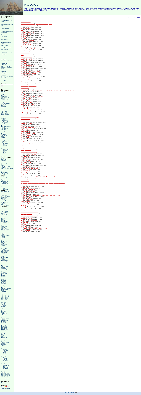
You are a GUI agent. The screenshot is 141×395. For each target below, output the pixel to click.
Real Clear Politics (4, 338)
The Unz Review (4, 363)
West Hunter (3, 155)
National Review (4, 238)
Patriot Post (3, 334)
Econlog (2, 165)
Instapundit (3, 127)
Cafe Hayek (3, 161)
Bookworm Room (4, 215)
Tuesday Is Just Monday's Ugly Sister (29, 127)
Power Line (3, 242)
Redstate (2, 243)
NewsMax (3, 331)
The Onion (3, 188)
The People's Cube (4, 189)
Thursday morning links (26, 63)
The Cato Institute (4, 347)
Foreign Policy (3, 316)
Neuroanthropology (4, 289)
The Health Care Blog (5, 205)
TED (2, 142)
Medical (2, 68)
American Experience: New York (28, 207)
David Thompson (4, 94)
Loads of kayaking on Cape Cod (6, 52)
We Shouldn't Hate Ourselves (27, 199)
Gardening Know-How (5, 191)
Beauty (22, 55)
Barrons (2, 158)
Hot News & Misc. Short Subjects (6, 66)
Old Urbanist (3, 134)
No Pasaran (3, 92)
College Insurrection (4, 178)
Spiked (2, 100)
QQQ (22, 145)
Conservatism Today (4, 216)
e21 (1, 164)
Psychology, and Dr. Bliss (5, 73)
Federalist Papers (4, 313)
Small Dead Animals (4, 99)
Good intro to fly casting (5, 26)
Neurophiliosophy (4, 276)
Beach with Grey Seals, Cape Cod (28, 189)
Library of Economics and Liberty (7, 168)
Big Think (2, 116)
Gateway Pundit (4, 226)
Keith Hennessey (4, 167)
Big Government (4, 214)
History (2, 65)
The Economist (3, 351)
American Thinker (4, 299)
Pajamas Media (3, 333)
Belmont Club (3, 213)
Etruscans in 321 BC (25, 119)
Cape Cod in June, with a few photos (28, 86)
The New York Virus (25, 181)
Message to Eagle (4, 273)
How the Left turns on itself (26, 46)
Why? (22, 30)
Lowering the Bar (4, 197)
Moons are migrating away (26, 123)
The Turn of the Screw (25, 172)
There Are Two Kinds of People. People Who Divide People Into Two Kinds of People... (39, 121)
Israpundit (3, 91)
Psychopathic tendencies (26, 57)
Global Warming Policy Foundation (7, 269)
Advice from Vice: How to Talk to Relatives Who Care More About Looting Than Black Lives (40, 195)
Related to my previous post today (28, 191)
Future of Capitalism (4, 225)
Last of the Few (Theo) (5, 97)
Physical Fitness (3, 71)
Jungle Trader (3, 129)
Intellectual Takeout (4, 128)
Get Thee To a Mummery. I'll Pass (28, 133)
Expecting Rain (3, 106)
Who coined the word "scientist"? (28, 48)
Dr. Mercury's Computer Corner (6, 61)
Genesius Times (4, 124)
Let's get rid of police (25, 201)
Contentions (3, 306)
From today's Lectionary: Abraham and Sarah (30, 141)
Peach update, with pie (5, 28)
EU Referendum (4, 96)
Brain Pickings (3, 118)
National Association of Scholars (6, 184)
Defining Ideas (3, 310)
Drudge (2, 312)
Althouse (2, 110)
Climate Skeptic (4, 268)
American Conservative (5, 295)
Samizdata (3, 98)
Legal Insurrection (4, 195)
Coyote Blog (3, 119)
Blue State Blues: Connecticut (27, 40)
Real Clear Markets (4, 172)
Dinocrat (2, 219)
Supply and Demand (4, 173)
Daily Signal (3, 308)
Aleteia (2, 109)
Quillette (2, 136)
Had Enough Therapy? (5, 287)
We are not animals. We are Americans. (29, 220)
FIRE (2, 180)
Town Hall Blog (3, 371)
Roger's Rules (3, 340)
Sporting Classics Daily (5, 140)
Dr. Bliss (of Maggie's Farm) (6, 285)
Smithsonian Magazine (5, 342)
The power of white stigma (26, 135)
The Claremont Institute (5, 348)
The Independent (4, 358)
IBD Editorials (3, 322)
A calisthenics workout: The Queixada (29, 216)
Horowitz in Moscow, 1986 (26, 102)
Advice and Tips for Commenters (6, 60)
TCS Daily (3, 345)
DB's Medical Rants (4, 202)
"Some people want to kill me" (27, 59)
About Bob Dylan (4, 102)
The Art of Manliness (4, 143)
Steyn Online (3, 344)
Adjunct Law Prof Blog (5, 193)
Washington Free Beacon (5, 374)
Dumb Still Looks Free (5, 222)
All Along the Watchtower (5, 103)
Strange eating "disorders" (26, 214)
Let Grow (2, 130)
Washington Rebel (4, 251)
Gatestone (3, 319)
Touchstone (3, 262)
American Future (4, 208)
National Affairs (3, 325)
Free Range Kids (4, 123)
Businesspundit (3, 160)
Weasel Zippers (4, 252)
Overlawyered (3, 198)
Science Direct (3, 283)
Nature (2, 274)
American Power (4, 209)
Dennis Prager (3, 311)
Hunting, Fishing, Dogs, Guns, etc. (7, 67)
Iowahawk (3, 187)
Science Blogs (3, 281)
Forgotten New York (4, 121)
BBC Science (3, 267)
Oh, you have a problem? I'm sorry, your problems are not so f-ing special (36, 24)
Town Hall (2, 370)
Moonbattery (3, 237)
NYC (22, 139)
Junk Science (3, 270)
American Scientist (4, 266)
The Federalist (3, 355)
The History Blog (4, 150)
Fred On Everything (4, 122)
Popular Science (4, 278)
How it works (23, 224)
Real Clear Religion (4, 260)
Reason (2, 339)
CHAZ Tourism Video (25, 112)
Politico (2, 335)
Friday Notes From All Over (26, 110)
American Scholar (4, 112)
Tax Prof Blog (3, 200)
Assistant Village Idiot (5, 114)
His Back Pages (24, 38)
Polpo (22, 92)
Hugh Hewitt (3, 231)
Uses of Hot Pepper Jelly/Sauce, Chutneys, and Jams (6, 45)
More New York (24, 205)
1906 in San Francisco (25, 131)
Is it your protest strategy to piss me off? (29, 212)
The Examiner (3, 353)
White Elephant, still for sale (27, 79)
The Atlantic (3, 144)
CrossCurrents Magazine (5, 307)
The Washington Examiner (5, 364)
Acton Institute (3, 254)
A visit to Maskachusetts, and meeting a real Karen (32, 96)
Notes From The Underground (27, 114)
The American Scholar (5, 346)
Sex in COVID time (25, 185)
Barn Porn (23, 174)
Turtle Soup (23, 125)
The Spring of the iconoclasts (27, 67)
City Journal (3, 303)
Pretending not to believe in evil (27, 32)
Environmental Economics (5, 166)
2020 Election (24, 61)
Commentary (3, 305)
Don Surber (3, 220)
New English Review (4, 329)
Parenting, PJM (3, 291)
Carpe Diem (3, 162)
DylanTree (3, 105)
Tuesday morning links (25, 22)
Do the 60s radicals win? (26, 20)
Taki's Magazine (4, 141)
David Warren (3, 95)
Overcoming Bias (4, 135)
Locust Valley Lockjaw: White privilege (29, 152)
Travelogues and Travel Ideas (6, 78)
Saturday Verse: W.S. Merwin (27, 44)
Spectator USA (3, 139)
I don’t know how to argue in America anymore (30, 71)
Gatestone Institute (4, 320)
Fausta (2, 224)
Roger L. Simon (4, 244)
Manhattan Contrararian (5, 235)
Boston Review (3, 301)
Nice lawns (23, 81)
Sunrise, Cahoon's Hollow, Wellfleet (28, 143)
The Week (3, 366)
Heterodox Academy (4, 181)
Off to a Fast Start (25, 94)
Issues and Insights (4, 232)
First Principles (3, 315)
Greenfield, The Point (5, 229)
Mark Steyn (3, 236)
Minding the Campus (4, 183)
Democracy (3, 218)
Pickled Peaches (4, 36)
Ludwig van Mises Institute (5, 169)
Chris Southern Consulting (69, 392)
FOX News (3, 317)
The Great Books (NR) (5, 149)
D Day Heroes (24, 193)
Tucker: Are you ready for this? (27, 75)
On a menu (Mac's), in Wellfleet (27, 104)
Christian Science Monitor (5, 302)
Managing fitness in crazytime (27, 65)
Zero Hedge (3, 174)
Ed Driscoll (3, 223)
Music (2, 69)
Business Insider (4, 159)
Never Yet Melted (4, 239)
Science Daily (3, 282)
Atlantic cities (3, 115)
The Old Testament (25, 137)
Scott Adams (3, 137)
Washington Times (4, 376)
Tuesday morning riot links (26, 226)
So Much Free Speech (25, 160)
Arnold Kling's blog (4, 212)
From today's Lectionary (26, 36)
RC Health (3, 204)
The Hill (2, 357)
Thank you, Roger (24, 100)
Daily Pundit (3, 217)
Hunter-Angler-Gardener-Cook (6, 126)
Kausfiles (2, 234)
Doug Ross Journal (4, 221)
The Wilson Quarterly (5, 368)
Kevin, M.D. (3, 203)
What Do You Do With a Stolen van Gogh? (30, 117)
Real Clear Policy (4, 337)
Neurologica (3, 275)
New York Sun (3, 330)
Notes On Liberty (4, 241)
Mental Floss (3, 132)
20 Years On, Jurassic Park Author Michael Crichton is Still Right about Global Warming (39, 176)
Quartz (2, 336)
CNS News (3, 304)
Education (2, 62)
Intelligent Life (3, 323)
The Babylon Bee (4, 145)
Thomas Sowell (3, 369)
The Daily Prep (3, 148)
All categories (3, 80)
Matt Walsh (3, 131)
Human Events (3, 321)
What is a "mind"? (24, 222)
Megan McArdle (4, 170)
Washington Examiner (5, 373)
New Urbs (3, 133)
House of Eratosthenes (5, 125)
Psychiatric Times (4, 292)
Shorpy (2, 138)
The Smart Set (3, 152)
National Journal (4, 326)
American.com (3, 300)
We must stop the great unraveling (28, 108)
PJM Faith (3, 259)
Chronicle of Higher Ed (5, 177)
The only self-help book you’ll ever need (29, 168)
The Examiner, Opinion (5, 354)
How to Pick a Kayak (4, 49)
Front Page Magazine (5, 318)
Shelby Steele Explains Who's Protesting (29, 148)
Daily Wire (3, 309)
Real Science (3, 280)
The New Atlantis (4, 359)
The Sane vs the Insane (26, 34)
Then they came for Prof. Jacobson (28, 73)
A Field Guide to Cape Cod (26, 26)
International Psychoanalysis (6, 288)
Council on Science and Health (6, 201)
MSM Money (3, 171)
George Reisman (4, 228)
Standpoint (3, 343)
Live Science (3, 271)
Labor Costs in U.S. (4, 39)
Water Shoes (3, 37)
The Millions (3, 151)
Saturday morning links (26, 42)
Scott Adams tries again (26, 50)
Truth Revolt (3, 372)
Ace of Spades (3, 207)
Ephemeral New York (5, 120)
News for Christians (4, 257)
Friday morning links (25, 53)
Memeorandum (3, 324)
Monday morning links (25, 28)
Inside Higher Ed (4, 182)
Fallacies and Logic (4, 63)
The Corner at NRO (4, 350)
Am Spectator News (4, 294)
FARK (2, 186)
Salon (2, 341)
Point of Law (3, 199)
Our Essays (3, 70)
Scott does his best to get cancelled (28, 154)
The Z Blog (3, 153)
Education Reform (4, 179)
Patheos (2, 258)
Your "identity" (3, 40)
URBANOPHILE (4, 154)
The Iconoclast (3, 247)
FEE (2, 314)
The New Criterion (4, 360)
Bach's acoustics (24, 106)
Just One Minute (4, 233)
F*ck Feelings (3, 286)
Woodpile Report (4, 156)
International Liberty (4, 194)
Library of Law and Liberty (5, 196)
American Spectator (4, 113)
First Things (3, 255)
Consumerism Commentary (6, 163)
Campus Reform (4, 176)
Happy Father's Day (25, 88)
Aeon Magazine (4, 108)
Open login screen (4, 382)
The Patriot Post (4, 362)
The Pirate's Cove (4, 249)
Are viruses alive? (24, 158)
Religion (2, 74)
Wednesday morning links (26, 69)
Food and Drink (3, 64)
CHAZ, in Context (24, 129)
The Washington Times (5, 365)
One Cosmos (3, 290)
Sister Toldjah (3, 246)
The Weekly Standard (5, 367)
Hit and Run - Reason (5, 230)
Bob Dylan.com (3, 104)
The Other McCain (4, 248)
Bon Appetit (3, 117)
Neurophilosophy (4, 277)
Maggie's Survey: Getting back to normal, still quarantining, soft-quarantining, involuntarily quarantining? (43, 183)
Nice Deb (2, 240)
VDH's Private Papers (5, 250)
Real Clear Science (4, 279)
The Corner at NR (4, 349)
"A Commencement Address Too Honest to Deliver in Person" (34, 228)
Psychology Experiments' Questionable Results (5, 54)
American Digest (4, 111)
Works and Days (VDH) (5, 378)
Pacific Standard (4, 332)
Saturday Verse (3, 75)
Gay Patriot (3, 227)
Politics (2, 72)
